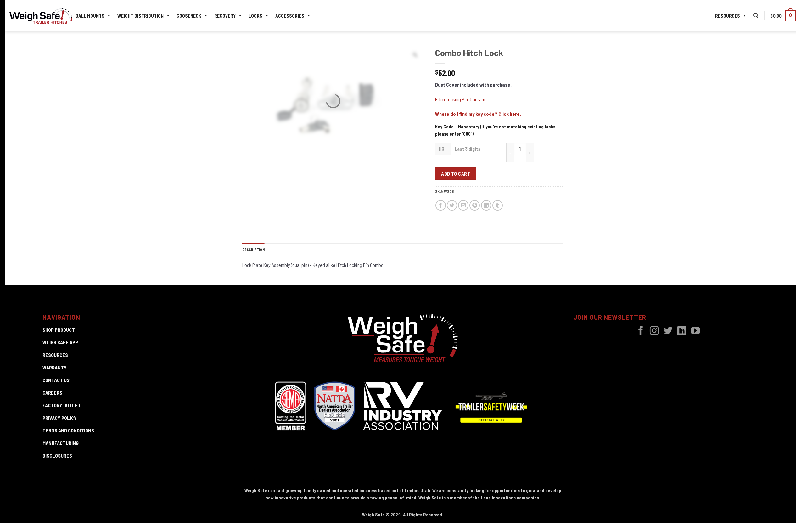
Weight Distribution (140, 16)
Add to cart (455, 174)
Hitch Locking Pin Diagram (460, 99)
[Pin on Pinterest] (474, 205)
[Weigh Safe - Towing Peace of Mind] (40, 16)
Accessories (289, 16)
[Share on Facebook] (440, 205)
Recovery (225, 16)
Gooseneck (189, 16)
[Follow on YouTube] (695, 331)
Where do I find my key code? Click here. (478, 114)
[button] (755, 15)
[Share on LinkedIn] (486, 205)
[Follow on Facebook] (640, 331)
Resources (727, 16)
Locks (255, 16)
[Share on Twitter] (452, 205)
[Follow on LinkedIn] (681, 331)
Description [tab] (253, 249)
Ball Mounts (90, 16)
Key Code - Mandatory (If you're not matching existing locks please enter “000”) (495, 130)
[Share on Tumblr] (497, 205)
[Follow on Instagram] (654, 331)
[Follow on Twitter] (668, 331)
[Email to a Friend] (463, 205)
